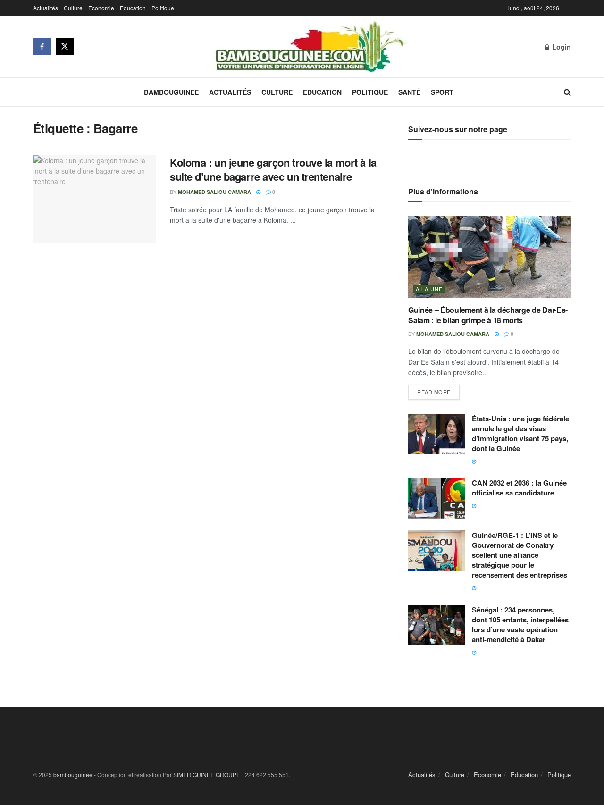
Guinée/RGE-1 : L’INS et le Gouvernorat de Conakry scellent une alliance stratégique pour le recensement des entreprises (519, 555)
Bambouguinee (171, 92)
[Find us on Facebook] (42, 46)
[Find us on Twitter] (65, 46)
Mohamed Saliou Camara (214, 191)
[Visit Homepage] (309, 46)
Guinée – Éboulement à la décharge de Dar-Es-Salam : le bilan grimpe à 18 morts (488, 315)
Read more (438, 390)
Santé (409, 92)
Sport (442, 92)
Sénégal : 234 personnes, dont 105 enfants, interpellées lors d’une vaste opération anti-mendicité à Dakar (520, 624)
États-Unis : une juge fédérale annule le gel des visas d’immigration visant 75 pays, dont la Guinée (520, 433)
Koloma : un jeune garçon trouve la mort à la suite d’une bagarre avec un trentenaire (273, 169)
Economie (101, 8)
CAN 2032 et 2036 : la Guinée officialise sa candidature (519, 488)
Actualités (45, 8)
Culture (73, 8)
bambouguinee (72, 775)
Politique (162, 8)
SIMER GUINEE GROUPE (207, 775)
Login (560, 46)
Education (133, 8)
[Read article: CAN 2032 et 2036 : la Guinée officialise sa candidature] (436, 498)
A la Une (429, 289)
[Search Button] (567, 92)
